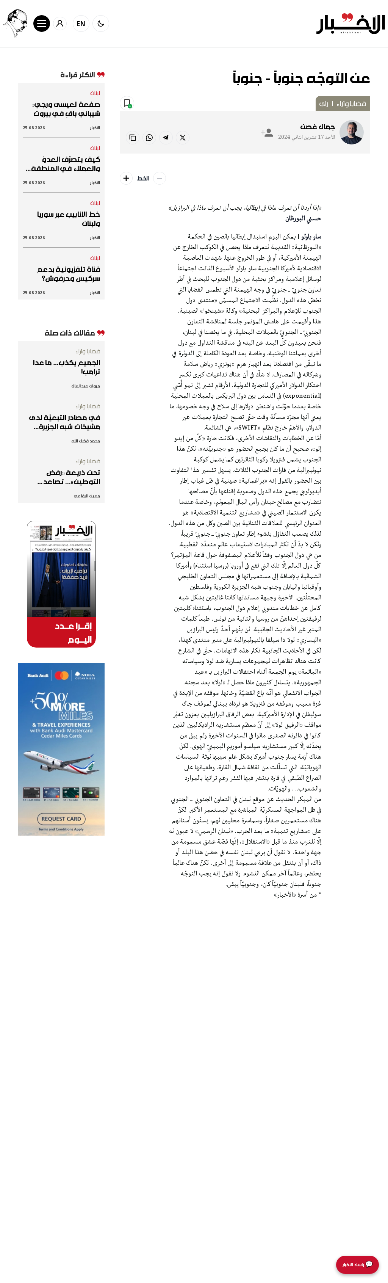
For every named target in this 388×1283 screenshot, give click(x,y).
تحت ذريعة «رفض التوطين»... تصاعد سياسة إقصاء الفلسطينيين (71, 477)
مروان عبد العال (85, 386)
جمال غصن (317, 127)
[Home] (350, 23)
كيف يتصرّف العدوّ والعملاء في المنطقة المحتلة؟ (65, 164)
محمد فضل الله (86, 441)
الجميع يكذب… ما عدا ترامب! (66, 367)
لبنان (95, 93)
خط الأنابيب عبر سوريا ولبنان (68, 219)
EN (81, 23)
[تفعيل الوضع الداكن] (100, 23)
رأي (323, 103)
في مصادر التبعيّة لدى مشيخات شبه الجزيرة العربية (64, 422)
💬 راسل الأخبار (357, 1264)
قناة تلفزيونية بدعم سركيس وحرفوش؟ (69, 274)
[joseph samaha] (15, 23)
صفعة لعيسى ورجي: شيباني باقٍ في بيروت (66, 109)
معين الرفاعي (87, 496)
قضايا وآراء (351, 103)
